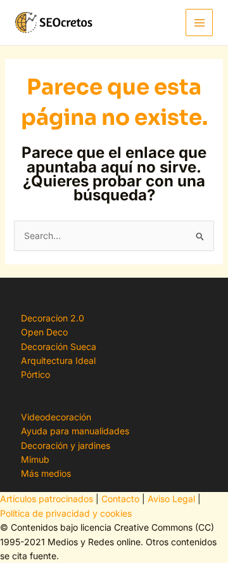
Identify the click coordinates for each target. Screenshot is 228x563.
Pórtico (35, 374)
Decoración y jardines (65, 445)
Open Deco (44, 332)
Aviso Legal (171, 498)
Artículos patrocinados (46, 498)
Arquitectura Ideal (58, 360)
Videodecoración (56, 416)
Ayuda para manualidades (75, 430)
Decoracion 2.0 (52, 318)
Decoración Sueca (58, 346)
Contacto (120, 498)
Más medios (46, 473)
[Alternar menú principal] (199, 22)
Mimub (35, 459)
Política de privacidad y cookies (66, 513)
